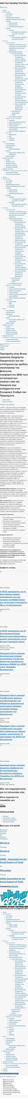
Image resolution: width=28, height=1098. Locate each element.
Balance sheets (13, 23)
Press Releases (10, 143)
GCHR (13, 114)
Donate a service (11, 163)
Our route (8, 15)
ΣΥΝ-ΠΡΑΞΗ (12, 1024)
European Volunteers (12, 167)
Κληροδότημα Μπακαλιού (16, 26)
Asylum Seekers (13, 125)
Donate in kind (10, 161)
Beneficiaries (12, 134)
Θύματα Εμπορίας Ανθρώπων (17, 131)
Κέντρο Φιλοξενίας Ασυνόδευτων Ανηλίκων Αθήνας (20, 57)
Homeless (11, 120)
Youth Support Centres (15, 116)
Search (2, 344)
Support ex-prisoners (15, 124)
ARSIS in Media (10, 156)
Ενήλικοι (11, 1031)
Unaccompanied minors (15, 51)
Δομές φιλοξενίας (17, 959)
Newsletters (9, 147)
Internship (11, 140)
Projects (8, 28)
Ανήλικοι (11, 1029)
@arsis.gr (5, 843)
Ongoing (11, 30)
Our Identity (9, 14)
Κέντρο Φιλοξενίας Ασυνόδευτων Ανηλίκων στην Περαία (21, 76)
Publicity (8, 21)
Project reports (13, 24)
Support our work (8, 158)
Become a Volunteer (11, 165)
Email (1, 804)
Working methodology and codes (15, 19)
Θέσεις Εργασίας (8, 401)
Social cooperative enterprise (17, 122)
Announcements (10, 145)
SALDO (14, 886)
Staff (10, 136)
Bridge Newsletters (14, 149)
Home (4, 10)
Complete (11, 35)
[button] (9, 1073)
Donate (8, 160)
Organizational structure (13, 17)
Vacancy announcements (13, 174)
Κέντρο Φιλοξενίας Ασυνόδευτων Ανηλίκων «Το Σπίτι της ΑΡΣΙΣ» (17, 953)
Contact (5, 1070)
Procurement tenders (12, 172)
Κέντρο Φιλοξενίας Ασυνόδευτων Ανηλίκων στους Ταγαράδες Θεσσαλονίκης (20, 84)
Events (8, 151)
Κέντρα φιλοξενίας (17, 53)
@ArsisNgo (5, 870)
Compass (11, 138)
